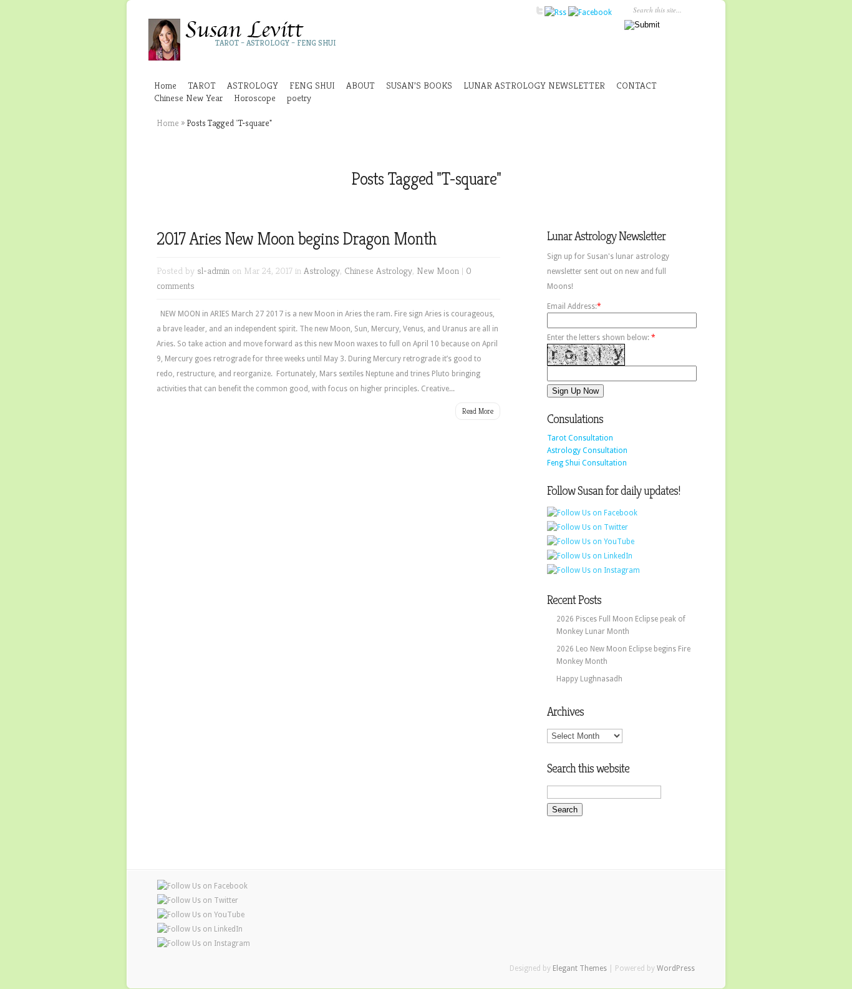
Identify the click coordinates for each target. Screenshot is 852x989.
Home (165, 85)
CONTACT (636, 85)
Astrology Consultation (587, 450)
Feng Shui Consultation (587, 463)
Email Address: (572, 306)
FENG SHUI (312, 85)
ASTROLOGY (252, 85)
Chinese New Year (188, 98)
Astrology (322, 270)
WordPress (676, 968)
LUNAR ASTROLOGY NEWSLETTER (534, 85)
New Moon (438, 270)
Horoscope (255, 98)
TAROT (202, 85)
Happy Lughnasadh (589, 679)
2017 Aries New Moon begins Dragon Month (297, 239)
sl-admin (213, 270)
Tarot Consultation (580, 438)
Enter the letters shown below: (601, 337)
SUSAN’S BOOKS (419, 85)
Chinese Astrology (378, 270)
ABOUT (360, 85)
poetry (299, 98)
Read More (477, 411)
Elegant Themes (580, 968)
